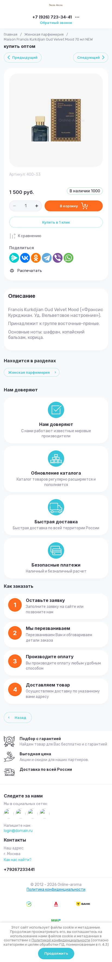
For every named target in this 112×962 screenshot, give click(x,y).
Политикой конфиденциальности (61, 940)
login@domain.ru (18, 830)
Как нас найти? (18, 860)
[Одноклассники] (36, 258)
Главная (10, 34)
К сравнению (29, 236)
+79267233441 (19, 869)
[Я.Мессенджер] (14, 258)
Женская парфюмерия (44, 34)
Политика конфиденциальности (56, 889)
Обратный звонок (56, 22)
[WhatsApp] (68, 258)
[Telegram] (47, 258)
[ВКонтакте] (25, 258)
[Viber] (58, 258)
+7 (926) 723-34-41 (52, 17)
